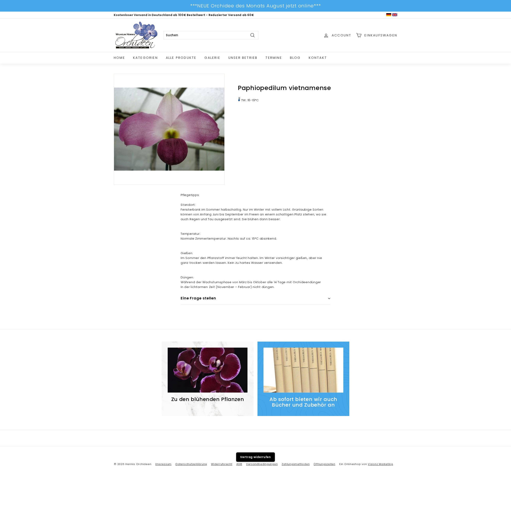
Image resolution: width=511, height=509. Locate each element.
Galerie (212, 57)
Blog (295, 57)
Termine (273, 57)
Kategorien (145, 57)
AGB (239, 464)
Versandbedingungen (262, 464)
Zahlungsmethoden (296, 464)
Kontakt (318, 57)
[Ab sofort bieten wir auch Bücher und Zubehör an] (303, 370)
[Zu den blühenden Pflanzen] (208, 370)
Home (119, 57)
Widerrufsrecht (221, 464)
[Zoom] (169, 129)
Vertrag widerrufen (255, 457)
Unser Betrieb (243, 57)
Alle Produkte (181, 57)
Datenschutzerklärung (191, 464)
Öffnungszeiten (324, 464)
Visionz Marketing (380, 464)
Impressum (163, 464)
